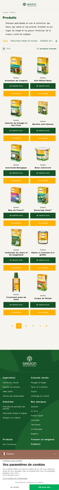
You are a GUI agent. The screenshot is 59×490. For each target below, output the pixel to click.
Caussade (35, 420)
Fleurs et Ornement (39, 387)
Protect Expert (37, 416)
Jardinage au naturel (40, 396)
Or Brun (34, 411)
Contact (35, 444)
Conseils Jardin (40, 378)
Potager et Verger (38, 383)
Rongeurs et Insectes (11, 418)
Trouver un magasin (42, 440)
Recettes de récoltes (11, 387)
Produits (13, 12)
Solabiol (34, 407)
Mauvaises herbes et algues (15, 413)
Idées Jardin (8, 392)
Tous (5, 41)
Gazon (34, 392)
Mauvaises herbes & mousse (24, 41)
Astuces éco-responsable (13, 396)
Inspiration (9, 378)
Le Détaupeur (37, 429)
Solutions (8, 402)
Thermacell (36, 425)
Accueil (5, 12)
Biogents (34, 434)
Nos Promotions (9, 444)
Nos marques (38, 402)
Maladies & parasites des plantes (14, 408)
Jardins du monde (10, 383)
